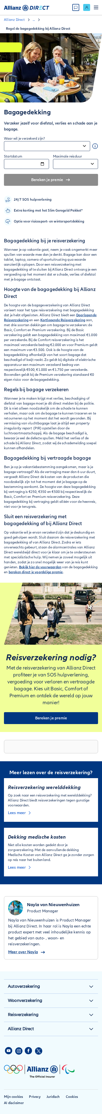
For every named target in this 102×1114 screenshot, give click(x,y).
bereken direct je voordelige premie (36, 572)
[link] (86, 7)
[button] (91, 986)
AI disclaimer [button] (14, 1103)
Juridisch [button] (53, 1097)
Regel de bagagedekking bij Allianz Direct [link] (38, 29)
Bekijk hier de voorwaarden (40, 567)
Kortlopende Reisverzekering (62, 320)
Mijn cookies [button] (13, 1097)
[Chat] (75, 7)
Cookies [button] (72, 1097)
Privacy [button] (34, 1097)
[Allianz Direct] (26, 7)
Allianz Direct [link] (14, 20)
